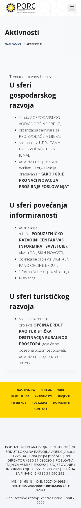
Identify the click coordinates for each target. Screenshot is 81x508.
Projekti (63, 396)
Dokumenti (61, 403)
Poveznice (39, 403)
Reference (18, 403)
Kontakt (40, 409)
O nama (46, 390)
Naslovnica (26, 390)
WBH (60, 390)
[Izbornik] (72, 8)
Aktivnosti (43, 396)
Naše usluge (20, 396)
